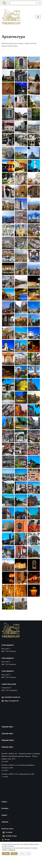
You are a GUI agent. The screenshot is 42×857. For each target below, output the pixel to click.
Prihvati (6, 853)
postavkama (11, 850)
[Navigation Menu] (38, 17)
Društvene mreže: (7, 828)
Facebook (9, 832)
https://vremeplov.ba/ (12, 701)
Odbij (14, 853)
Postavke (22, 853)
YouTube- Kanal (11, 836)
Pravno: (7, 839)
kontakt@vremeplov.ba (12, 697)
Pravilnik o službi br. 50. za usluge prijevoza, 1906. (18, 774)
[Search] (4, 3)
